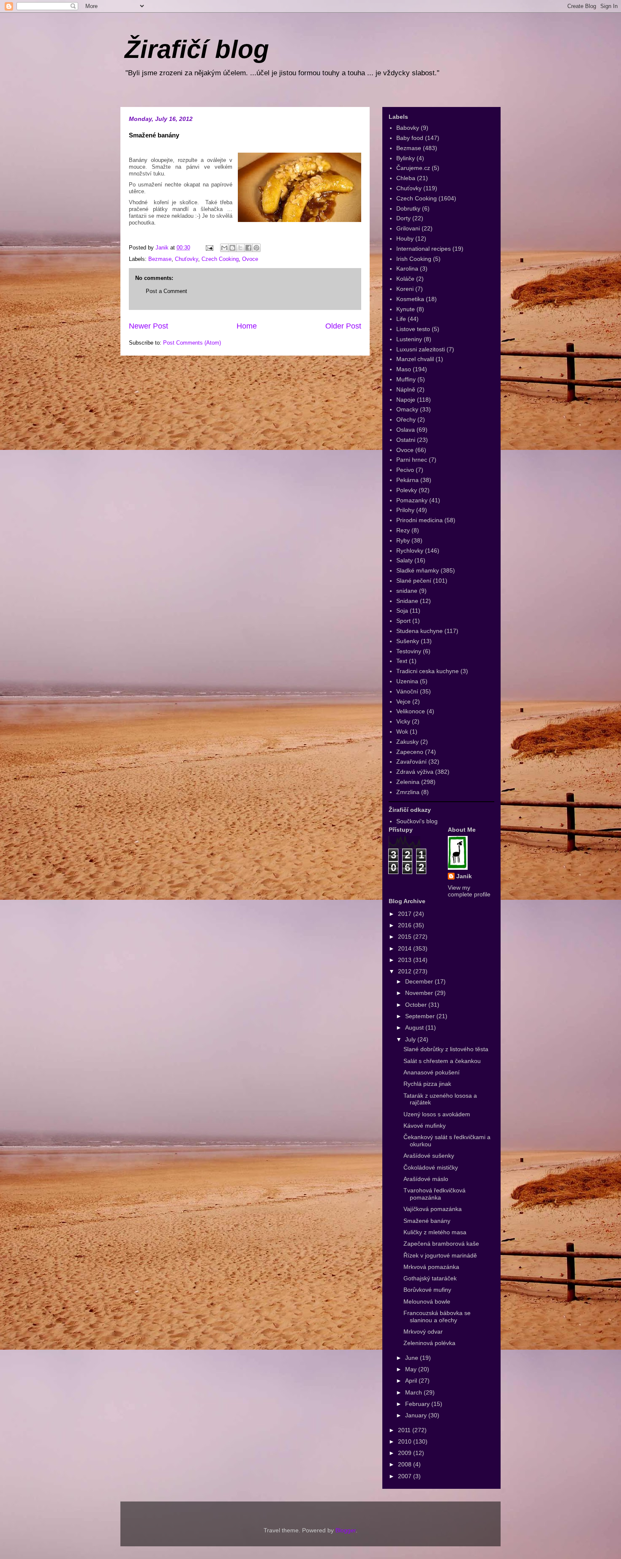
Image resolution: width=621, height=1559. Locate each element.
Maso (403, 369)
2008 (405, 1464)
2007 (405, 1476)
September (420, 1016)
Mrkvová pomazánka (431, 1266)
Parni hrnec (411, 459)
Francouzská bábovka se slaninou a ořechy (437, 1316)
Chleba (405, 178)
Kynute (405, 309)
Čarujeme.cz (413, 167)
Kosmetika (410, 299)
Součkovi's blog (417, 821)
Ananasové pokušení (431, 1072)
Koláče (405, 278)
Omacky (407, 409)
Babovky (407, 127)
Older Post (343, 326)
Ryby (403, 540)
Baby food (409, 137)
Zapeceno (409, 751)
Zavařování (411, 761)
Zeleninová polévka (429, 1343)
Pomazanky (412, 500)
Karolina (407, 268)
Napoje (405, 399)
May (411, 1369)
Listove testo (413, 329)
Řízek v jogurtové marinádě (440, 1255)
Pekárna (407, 480)
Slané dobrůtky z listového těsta (445, 1049)
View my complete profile (469, 891)
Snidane (407, 600)
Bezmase (160, 259)
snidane (406, 590)
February (418, 1403)
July (411, 1039)
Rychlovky (409, 550)
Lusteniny (409, 339)
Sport (403, 620)
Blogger (345, 1530)
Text (401, 661)
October (416, 1004)
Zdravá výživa (414, 771)
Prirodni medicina (419, 520)
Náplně (405, 389)
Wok (402, 731)
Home (247, 326)
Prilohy (405, 510)
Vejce (403, 701)
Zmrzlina (407, 792)
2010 (405, 1441)
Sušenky (407, 641)
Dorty (403, 218)
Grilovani (408, 228)
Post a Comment (166, 291)
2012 (405, 971)
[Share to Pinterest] (256, 248)
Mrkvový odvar (423, 1331)
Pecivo (405, 469)
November (420, 992)
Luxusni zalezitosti (420, 349)
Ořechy (406, 419)
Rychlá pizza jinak (427, 1083)
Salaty (404, 560)
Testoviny (408, 651)
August (415, 1027)
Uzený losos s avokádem (436, 1114)
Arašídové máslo (425, 1178)
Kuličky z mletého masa (434, 1232)
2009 (405, 1452)
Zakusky (407, 741)
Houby (405, 238)
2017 (405, 913)
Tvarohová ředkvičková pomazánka (434, 1194)
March (414, 1392)
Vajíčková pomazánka (432, 1209)
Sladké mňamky (417, 570)
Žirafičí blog (197, 49)
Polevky (406, 490)
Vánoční (407, 691)
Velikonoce (410, 711)
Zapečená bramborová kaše (441, 1243)
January (416, 1415)
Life (401, 318)
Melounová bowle (426, 1301)
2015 (405, 936)
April (412, 1380)
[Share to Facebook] (248, 248)
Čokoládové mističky (430, 1167)
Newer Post (148, 326)
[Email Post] (209, 247)
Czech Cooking (220, 259)
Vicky (403, 721)
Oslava (405, 429)
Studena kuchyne (419, 630)
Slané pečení (413, 580)
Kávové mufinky (424, 1125)
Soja (402, 610)
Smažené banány (426, 1220)
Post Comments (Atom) (192, 343)
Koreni (405, 288)
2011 (405, 1430)
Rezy (403, 530)
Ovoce (250, 259)
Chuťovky (186, 259)
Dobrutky (408, 208)
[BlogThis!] (232, 248)
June (412, 1357)
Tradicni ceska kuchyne (427, 671)
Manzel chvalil (415, 359)
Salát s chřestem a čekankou (442, 1061)
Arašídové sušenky (428, 1155)
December (420, 981)
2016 (405, 925)
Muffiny (406, 379)
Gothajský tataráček (430, 1278)
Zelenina (407, 781)
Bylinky (405, 158)
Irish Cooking (413, 258)
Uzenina (407, 681)
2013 (405, 959)
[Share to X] (240, 248)
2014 (405, 948)
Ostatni (405, 439)
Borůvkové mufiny (427, 1289)
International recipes (423, 248)
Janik (464, 876)
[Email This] (224, 248)
